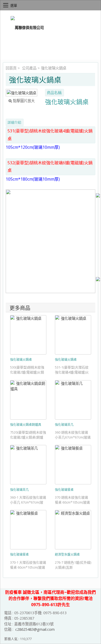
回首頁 (11, 68)
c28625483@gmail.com (35, 629)
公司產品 (29, 68)
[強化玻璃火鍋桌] (21, 92)
